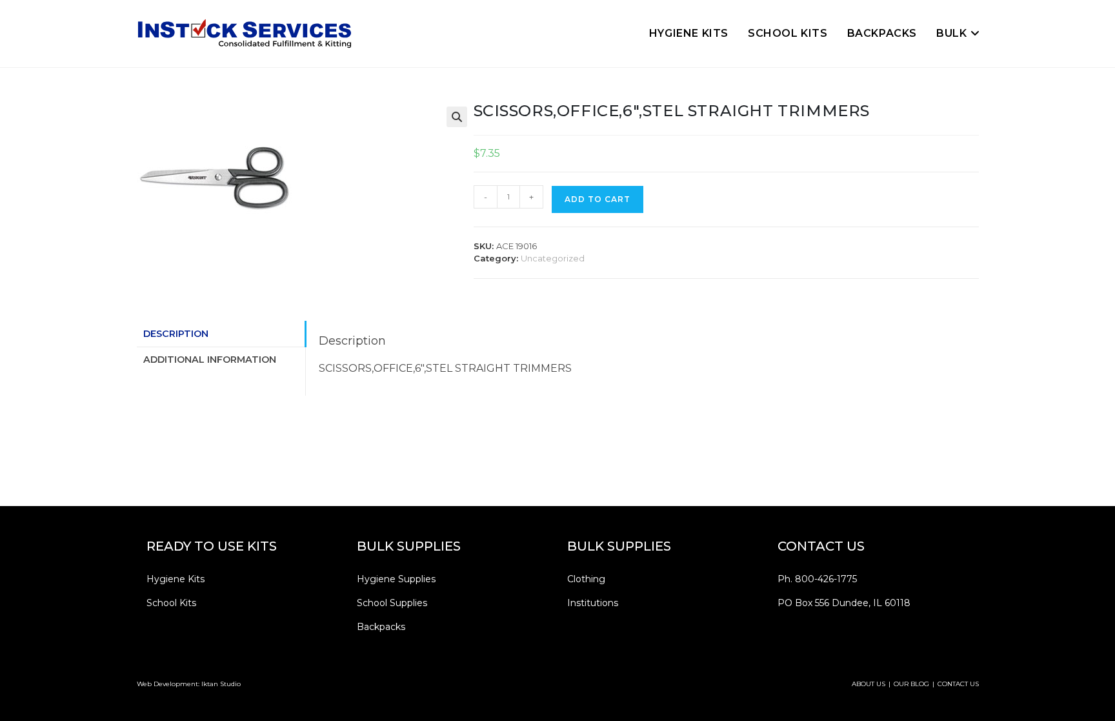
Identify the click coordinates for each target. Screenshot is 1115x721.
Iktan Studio (221, 684)
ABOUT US (868, 684)
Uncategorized (553, 258)
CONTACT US (958, 684)
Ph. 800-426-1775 (817, 579)
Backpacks (381, 627)
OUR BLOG (911, 684)
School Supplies (392, 603)
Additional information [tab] (209, 359)
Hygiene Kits (175, 579)
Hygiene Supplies (396, 579)
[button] (457, 117)
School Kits (171, 603)
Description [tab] (175, 334)
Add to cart (597, 199)
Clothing (586, 579)
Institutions (592, 603)
